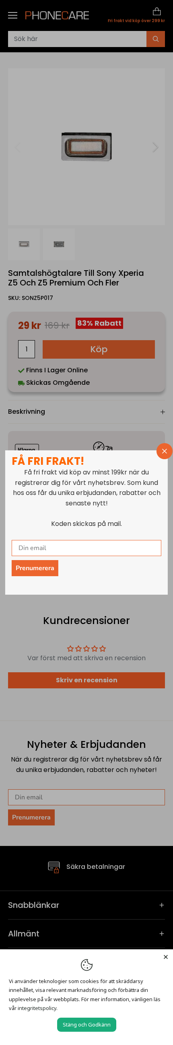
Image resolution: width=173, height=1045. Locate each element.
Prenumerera (35, 568)
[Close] (166, 957)
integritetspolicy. (38, 1008)
